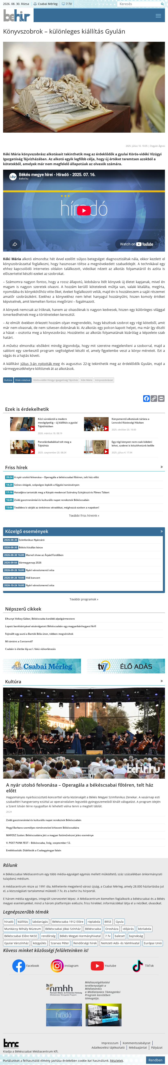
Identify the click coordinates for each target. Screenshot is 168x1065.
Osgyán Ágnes (157, 145)
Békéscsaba (93, 929)
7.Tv (107, 936)
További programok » (84, 599)
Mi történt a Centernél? (19, 641)
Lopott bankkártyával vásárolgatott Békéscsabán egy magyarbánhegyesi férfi (50, 626)
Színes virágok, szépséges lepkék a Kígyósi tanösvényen (46, 485)
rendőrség (48, 936)
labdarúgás (40, 922)
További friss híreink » (84, 515)
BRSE (107, 922)
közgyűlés (39, 943)
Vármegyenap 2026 (30, 562)
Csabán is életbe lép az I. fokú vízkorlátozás (30, 649)
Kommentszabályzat (136, 1043)
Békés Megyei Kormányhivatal (80, 936)
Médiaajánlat (138, 1047)
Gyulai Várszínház (16, 943)
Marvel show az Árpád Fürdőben (45, 555)
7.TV (68, 4)
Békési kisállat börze (31, 547)
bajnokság (136, 936)
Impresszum (109, 1043)
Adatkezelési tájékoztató (108, 1047)
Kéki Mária (86, 380)
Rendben (155, 1060)
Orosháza (111, 929)
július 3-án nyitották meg (40, 363)
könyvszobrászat (104, 380)
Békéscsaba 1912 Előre (67, 922)
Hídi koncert (33, 577)
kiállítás (23, 922)
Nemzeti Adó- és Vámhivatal (120, 943)
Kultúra (8, 380)
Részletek (116, 1061)
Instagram (71, 966)
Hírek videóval (22, 380)
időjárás (128, 929)
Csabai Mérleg (47, 4)
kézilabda (144, 929)
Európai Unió (153, 943)
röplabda (94, 922)
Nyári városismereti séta (40, 570)
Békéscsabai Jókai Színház (63, 929)
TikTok (149, 966)
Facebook (32, 966)
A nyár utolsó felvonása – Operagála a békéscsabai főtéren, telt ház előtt (56, 477)
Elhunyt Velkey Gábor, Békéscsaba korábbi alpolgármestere (40, 618)
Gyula (120, 922)
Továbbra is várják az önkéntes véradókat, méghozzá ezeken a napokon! (56, 507)
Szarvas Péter (60, 943)
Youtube (110, 966)
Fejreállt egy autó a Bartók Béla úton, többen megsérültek (39, 634)
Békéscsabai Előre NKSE (20, 936)
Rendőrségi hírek (85, 943)
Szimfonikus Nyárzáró (31, 540)
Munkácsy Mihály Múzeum (22, 929)
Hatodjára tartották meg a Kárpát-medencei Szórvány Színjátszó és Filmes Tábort (61, 492)
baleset (120, 936)
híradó (8, 922)
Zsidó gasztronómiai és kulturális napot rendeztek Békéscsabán (51, 500)
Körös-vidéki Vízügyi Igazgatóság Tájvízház (55, 380)
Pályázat (156, 1047)
